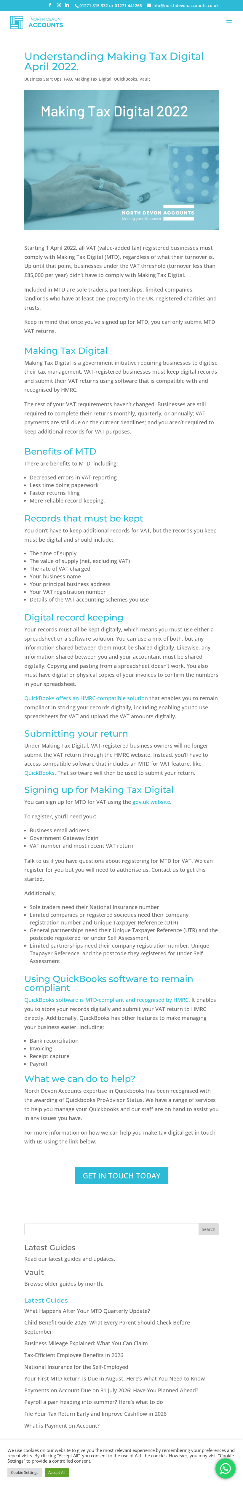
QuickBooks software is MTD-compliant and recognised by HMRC (106, 999)
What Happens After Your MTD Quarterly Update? (87, 1310)
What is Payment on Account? (62, 1425)
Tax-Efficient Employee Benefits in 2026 (73, 1355)
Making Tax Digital (92, 79)
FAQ (68, 79)
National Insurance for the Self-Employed (76, 1366)
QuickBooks (125, 79)
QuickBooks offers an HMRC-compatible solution (86, 698)
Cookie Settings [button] (24, 1472)
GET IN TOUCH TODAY (121, 1175)
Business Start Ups (43, 79)
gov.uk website (151, 801)
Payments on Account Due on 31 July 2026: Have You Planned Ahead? (111, 1390)
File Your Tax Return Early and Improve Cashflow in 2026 (95, 1413)
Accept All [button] (56, 1472)
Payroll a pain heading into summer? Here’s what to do (93, 1401)
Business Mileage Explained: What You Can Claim (86, 1343)
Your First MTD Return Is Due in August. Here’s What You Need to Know (114, 1378)
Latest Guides (50, 1247)
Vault (145, 79)
